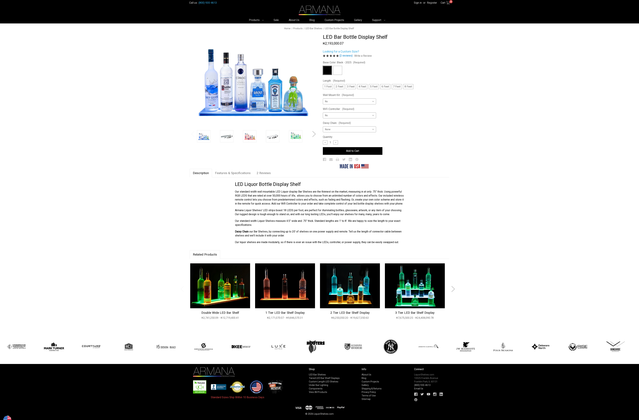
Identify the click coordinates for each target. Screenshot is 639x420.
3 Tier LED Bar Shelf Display (414, 313)
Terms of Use (369, 395)
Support (377, 20)
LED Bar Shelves (317, 374)
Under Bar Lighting (318, 385)
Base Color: (344, 62)
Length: (334, 80)
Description (201, 173)
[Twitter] (344, 159)
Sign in (418, 2)
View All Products (318, 392)
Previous (192, 134)
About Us (294, 20)
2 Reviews (264, 173)
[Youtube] (428, 394)
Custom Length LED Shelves (323, 381)
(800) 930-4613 (208, 2)
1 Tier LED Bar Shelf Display (285, 313)
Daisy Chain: (337, 123)
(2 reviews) (346, 55)
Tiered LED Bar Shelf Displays (324, 378)
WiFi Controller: (338, 109)
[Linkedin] (350, 159)
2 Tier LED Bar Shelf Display (350, 313)
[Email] (331, 159)
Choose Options (220, 285)
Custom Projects (334, 20)
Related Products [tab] (205, 254)
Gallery (358, 20)
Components (315, 388)
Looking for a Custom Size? (341, 51)
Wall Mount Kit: (338, 95)
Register (432, 2)
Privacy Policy (369, 392)
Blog (312, 20)
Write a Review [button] (363, 55)
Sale (276, 20)
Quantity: (328, 137)
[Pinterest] (357, 159)
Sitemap (366, 399)
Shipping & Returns (372, 388)
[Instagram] (434, 394)
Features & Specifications (233, 173)
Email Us (418, 388)
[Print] (337, 159)
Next (314, 134)
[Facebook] (324, 159)
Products (254, 20)
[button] (200, 387)
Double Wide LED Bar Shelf (220, 313)
